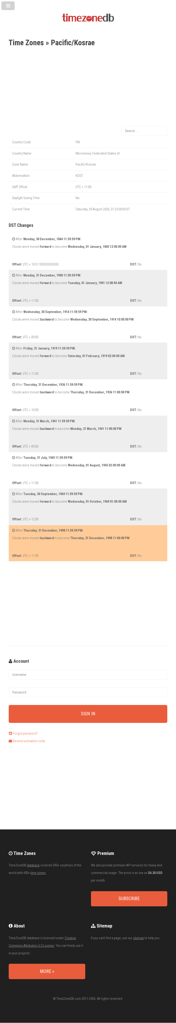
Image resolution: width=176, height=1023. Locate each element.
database (33, 865)
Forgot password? (25, 733)
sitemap (138, 938)
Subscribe (129, 898)
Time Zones (26, 42)
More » (47, 971)
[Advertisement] (88, 87)
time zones (38, 873)
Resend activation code (28, 741)
